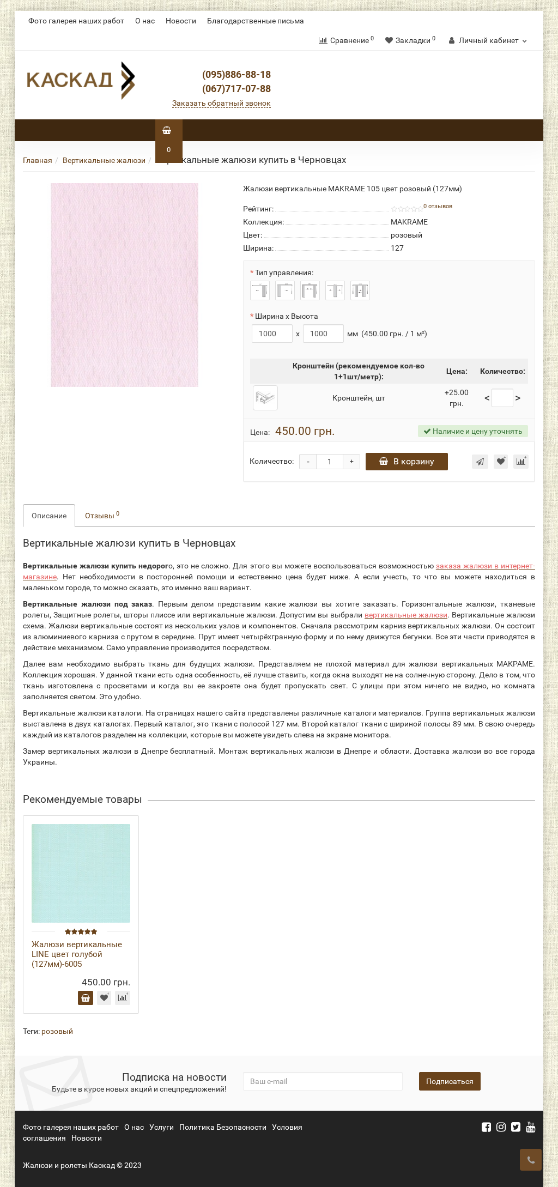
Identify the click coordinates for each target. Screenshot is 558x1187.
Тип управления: (284, 272)
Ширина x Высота (286, 316)
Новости (181, 20)
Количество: (272, 461)
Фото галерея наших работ (76, 20)
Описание (49, 515)
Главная (37, 160)
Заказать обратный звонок (221, 103)
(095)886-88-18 (236, 74)
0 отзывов (437, 206)
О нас (145, 20)
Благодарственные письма (255, 20)
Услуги (161, 1127)
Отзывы (102, 515)
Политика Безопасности (222, 1127)
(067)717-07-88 (236, 88)
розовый (57, 1031)
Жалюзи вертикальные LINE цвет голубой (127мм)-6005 (77, 954)
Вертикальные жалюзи (104, 160)
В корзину (413, 461)
